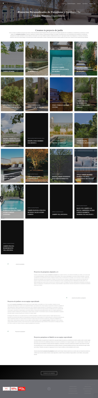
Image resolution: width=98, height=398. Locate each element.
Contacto (79, 3)
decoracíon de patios (88, 393)
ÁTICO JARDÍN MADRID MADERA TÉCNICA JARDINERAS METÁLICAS (85, 176)
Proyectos (64, 3)
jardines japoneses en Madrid (73, 393)
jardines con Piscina (88, 386)
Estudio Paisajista (71, 3)
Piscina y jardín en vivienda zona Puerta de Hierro (85, 69)
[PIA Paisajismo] (11, 4)
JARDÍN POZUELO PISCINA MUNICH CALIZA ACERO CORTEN (36, 212)
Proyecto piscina (59, 143)
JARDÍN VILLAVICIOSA (59, 214)
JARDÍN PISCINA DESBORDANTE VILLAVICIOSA (8, 248)
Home (42, 19)
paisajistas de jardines (20, 34)
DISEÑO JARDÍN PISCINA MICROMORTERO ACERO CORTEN (11, 141)
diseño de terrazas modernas (87, 388)
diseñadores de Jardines (73, 388)
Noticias (91, 3)
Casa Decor (85, 3)
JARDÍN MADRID (8, 71)
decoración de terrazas (73, 386)
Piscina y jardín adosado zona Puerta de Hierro (60, 69)
